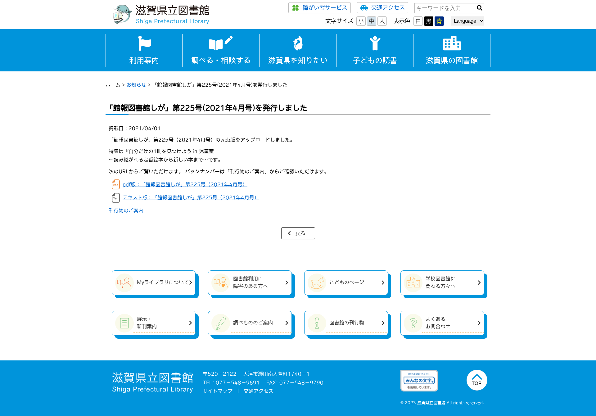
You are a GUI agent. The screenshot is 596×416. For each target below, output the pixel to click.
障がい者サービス (325, 8)
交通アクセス (388, 8)
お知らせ (136, 84)
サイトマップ (218, 390)
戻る (300, 233)
